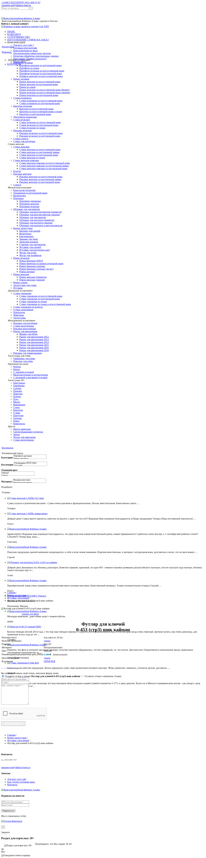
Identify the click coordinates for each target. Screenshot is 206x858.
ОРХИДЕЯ (49, 661)
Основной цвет (9, 470)
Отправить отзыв (13, 724)
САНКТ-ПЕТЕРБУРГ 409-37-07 (20, 2)
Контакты (12, 784)
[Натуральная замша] (29, 482)
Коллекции (7, 447)
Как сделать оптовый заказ (21, 782)
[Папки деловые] (30, 458)
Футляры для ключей (18, 598)
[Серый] (17, 475)
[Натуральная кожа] (29, 480)
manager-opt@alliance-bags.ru (16, 5)
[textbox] (15, 8)
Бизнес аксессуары (17, 595)
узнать (47, 641)
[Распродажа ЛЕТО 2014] (30, 463)
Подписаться (8, 811)
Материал (6, 481)
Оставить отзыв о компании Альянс (103, 676)
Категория (7, 457)
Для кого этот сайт (16, 779)
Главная (11, 592)
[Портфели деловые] (30, 456)
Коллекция (7, 464)
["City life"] (30, 465)
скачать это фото (30, 614)
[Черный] (17, 473)
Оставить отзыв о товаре (42, 676)
